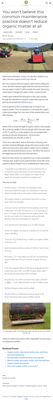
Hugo (26, 399)
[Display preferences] (50, 3)
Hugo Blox (46, 396)
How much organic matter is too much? (22, 366)
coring (27, 32)
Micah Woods (7, 36)
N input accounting (8, 378)
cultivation (19, 32)
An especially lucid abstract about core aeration (25, 358)
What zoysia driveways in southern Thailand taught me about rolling (24, 386)
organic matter (8, 32)
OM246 (35, 32)
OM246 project (26, 102)
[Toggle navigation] (2, 3)
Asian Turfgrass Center (20, 396)
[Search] (47, 3)
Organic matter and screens (18, 363)
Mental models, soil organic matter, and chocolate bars (28, 360)
